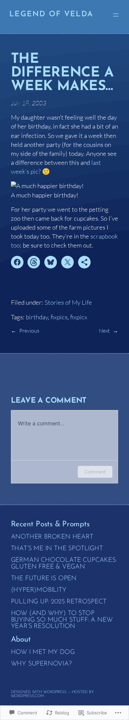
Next (104, 330)
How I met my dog (43, 652)
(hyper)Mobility (38, 590)
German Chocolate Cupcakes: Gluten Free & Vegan (64, 563)
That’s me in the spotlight (57, 549)
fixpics (59, 317)
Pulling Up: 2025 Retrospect (59, 602)
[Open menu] (116, 15)
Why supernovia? (41, 664)
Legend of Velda (51, 14)
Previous (29, 330)
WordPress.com (27, 696)
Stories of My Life (68, 302)
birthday (37, 317)
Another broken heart (52, 537)
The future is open (44, 578)
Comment (95, 471)
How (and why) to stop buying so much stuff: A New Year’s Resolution (62, 619)
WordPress (54, 692)
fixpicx (78, 317)
